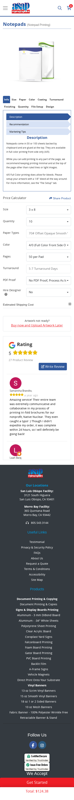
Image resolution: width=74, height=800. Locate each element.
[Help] (5, 294)
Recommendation (19, 124)
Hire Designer (12, 290)
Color (6, 244)
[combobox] (48, 210)
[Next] (67, 61)
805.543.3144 (39, 523)
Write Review (54, 366)
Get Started (37, 782)
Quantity (8, 221)
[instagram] (42, 745)
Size (5, 209)
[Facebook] (33, 745)
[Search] (59, 8)
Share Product (62, 198)
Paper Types (11, 233)
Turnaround (11, 268)
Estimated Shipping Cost (18, 304)
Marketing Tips (17, 131)
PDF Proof (9, 280)
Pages (7, 256)
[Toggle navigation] (5, 8)
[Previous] (7, 61)
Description (15, 116)
